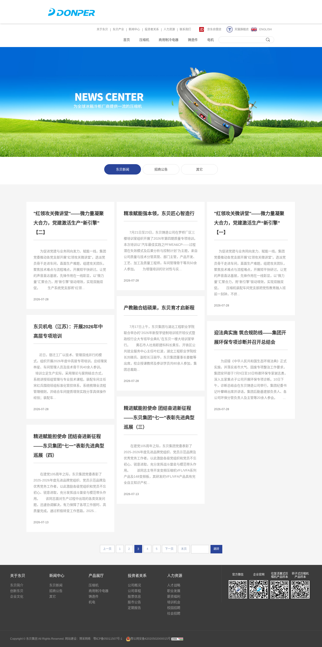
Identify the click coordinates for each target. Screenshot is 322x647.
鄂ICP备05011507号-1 (107, 638)
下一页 (169, 549)
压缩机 (144, 40)
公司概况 (134, 585)
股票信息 (134, 596)
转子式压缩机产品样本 (300, 575)
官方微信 (238, 574)
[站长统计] (177, 638)
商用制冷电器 (168, 40)
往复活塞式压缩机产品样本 (279, 575)
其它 (199, 169)
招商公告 (161, 169)
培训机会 (173, 602)
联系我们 (185, 29)
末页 (184, 549)
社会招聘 (173, 613)
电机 (210, 40)
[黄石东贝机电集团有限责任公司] (71, 12)
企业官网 (258, 574)
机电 (92, 602)
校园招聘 (173, 608)
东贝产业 (118, 29)
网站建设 (70, 638)
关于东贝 (102, 29)
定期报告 (134, 608)
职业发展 (173, 591)
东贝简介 (16, 585)
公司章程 (134, 591)
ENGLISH (265, 29)
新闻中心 (134, 29)
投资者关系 (152, 29)
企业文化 (16, 596)
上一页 (107, 549)
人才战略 (173, 585)
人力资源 (169, 29)
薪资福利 (173, 596)
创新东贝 (16, 591)
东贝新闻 (122, 169)
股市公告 (134, 602)
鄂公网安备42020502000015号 (151, 638)
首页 (126, 40)
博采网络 (85, 638)
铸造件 (193, 40)
